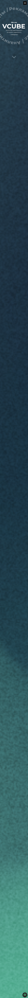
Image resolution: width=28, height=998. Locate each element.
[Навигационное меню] (25, 3)
